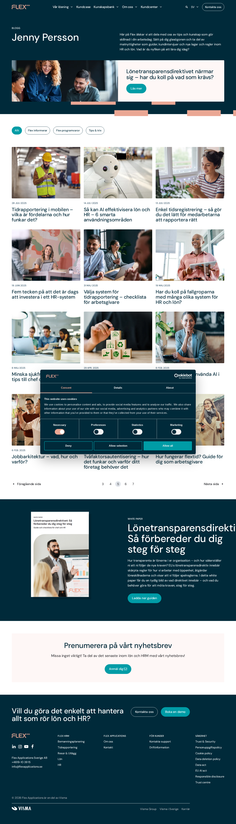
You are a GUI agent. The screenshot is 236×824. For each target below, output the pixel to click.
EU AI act (201, 770)
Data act (200, 765)
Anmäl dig (116, 669)
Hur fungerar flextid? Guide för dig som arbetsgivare (189, 459)
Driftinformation (159, 747)
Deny (68, 445)
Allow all (168, 445)
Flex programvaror (68, 130)
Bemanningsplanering (71, 741)
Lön (60, 759)
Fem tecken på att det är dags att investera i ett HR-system (45, 294)
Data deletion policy (207, 759)
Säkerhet (201, 735)
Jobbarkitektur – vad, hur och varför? (45, 459)
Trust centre (202, 782)
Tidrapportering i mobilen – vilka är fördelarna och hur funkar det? (42, 214)
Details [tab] (118, 387)
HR (59, 765)
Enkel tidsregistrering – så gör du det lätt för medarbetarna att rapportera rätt (188, 214)
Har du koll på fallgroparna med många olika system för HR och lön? (187, 297)
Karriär (186, 809)
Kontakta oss (213, 7)
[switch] (98, 432)
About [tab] (170, 387)
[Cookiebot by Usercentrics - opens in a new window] (177, 376)
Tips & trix (95, 130)
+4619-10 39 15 (21, 762)
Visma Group (148, 809)
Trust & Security (205, 741)
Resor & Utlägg (67, 753)
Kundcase (83, 7)
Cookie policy (203, 753)
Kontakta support (160, 741)
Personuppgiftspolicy (208, 747)
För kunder (156, 735)
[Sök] (186, 7)
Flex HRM (63, 735)
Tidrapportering (67, 747)
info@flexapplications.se (27, 766)
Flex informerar (37, 130)
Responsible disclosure (209, 776)
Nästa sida (212, 484)
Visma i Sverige (169, 809)
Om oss (108, 741)
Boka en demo (175, 712)
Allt (17, 130)
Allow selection (118, 445)
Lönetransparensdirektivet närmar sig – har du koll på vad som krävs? (170, 74)
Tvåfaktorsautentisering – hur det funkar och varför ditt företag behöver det (116, 461)
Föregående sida (28, 484)
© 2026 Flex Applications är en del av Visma (39, 798)
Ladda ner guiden (144, 598)
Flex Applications (115, 735)
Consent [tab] (66, 387)
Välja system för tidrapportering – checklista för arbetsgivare (115, 297)
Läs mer (136, 88)
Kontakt (108, 747)
